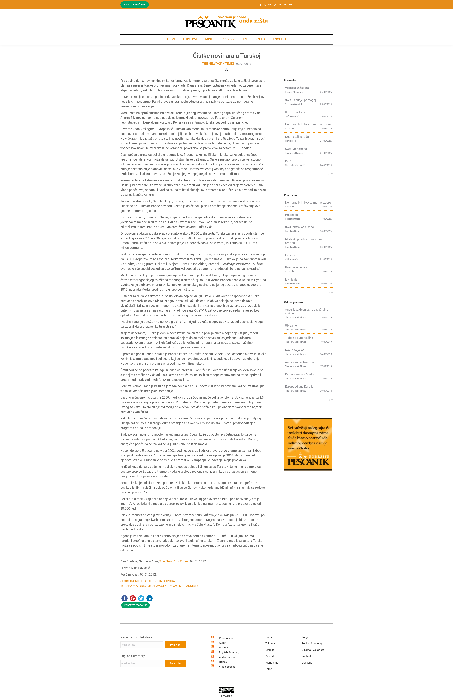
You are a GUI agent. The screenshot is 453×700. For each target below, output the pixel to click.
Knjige (305, 637)
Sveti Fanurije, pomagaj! (301, 100)
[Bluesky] (269, 4)
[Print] (226, 69)
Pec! (288, 161)
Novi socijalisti (295, 350)
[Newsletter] (290, 4)
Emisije (269, 650)
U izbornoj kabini (296, 112)
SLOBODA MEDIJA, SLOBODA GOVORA (147, 581)
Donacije (307, 662)
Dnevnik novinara (296, 267)
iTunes (223, 662)
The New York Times (218, 63)
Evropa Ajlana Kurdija (299, 386)
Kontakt (306, 656)
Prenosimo (271, 662)
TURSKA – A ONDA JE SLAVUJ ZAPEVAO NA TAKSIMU (159, 586)
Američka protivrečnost (301, 362)
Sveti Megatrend (296, 149)
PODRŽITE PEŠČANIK (135, 605)
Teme (268, 669)
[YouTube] (279, 4)
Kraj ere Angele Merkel (300, 374)
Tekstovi (270, 643)
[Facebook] (260, 4)
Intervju (290, 255)
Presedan (291, 214)
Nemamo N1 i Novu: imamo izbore (308, 124)
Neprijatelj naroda (297, 136)
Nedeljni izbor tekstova (136, 637)
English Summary (132, 656)
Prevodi (223, 647)
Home (269, 637)
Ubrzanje (291, 325)
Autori (222, 642)
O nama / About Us (313, 650)
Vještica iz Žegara (297, 88)
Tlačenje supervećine (299, 337)
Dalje (330, 174)
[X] (265, 4)
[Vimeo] (274, 4)
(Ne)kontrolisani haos (299, 227)
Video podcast (227, 666)
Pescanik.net (226, 638)
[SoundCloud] (285, 4)
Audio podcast (227, 657)
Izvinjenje (291, 279)
